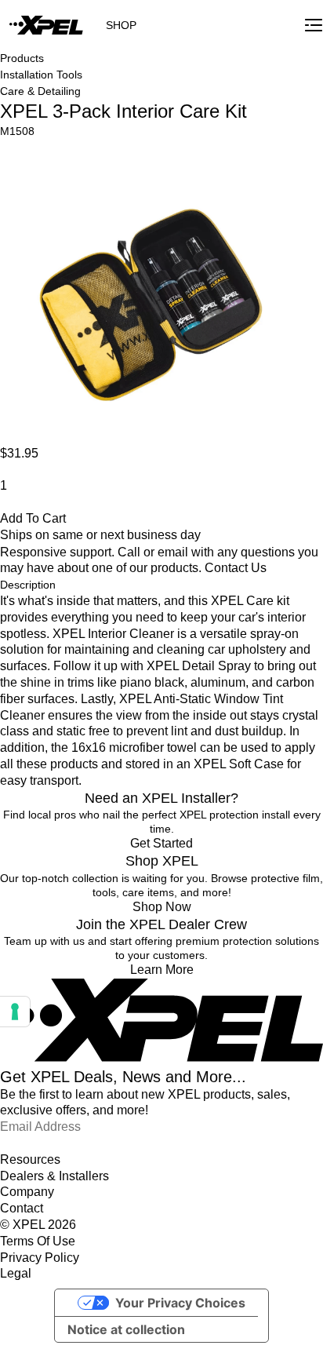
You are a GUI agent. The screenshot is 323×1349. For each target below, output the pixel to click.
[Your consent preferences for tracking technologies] (15, 1011)
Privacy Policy (39, 1257)
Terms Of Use (37, 1241)
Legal (15, 1273)
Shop (121, 25)
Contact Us (236, 567)
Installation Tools (41, 74)
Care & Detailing (40, 91)
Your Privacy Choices (180, 1303)
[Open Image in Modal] (151, 292)
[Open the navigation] (313, 25)
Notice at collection (126, 1329)
